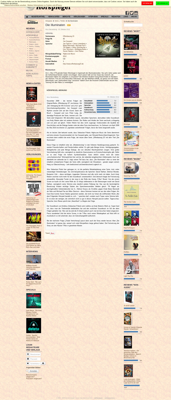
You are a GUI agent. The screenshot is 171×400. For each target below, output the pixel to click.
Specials (104, 16)
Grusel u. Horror (33, 44)
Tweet (47, 233)
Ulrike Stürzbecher (79, 47)
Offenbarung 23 (68, 36)
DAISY (126, 76)
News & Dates (53, 16)
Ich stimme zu (162, 3)
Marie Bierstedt (68, 45)
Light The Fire (128, 276)
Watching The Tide (130, 176)
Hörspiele (32, 35)
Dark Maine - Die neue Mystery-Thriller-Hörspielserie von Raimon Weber (34, 313)
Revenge (127, 124)
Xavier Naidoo (68, 51)
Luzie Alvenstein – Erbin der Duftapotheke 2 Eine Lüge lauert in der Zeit (132, 381)
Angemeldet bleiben (33, 367)
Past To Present (129, 228)
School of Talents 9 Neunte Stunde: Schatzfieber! (133, 328)
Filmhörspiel (32, 42)
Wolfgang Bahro (80, 49)
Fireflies (126, 252)
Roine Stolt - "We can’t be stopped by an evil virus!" (33, 283)
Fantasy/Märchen (34, 37)
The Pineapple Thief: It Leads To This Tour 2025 (33, 227)
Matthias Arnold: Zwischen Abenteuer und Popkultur (33, 267)
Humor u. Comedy (34, 46)
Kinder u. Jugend (34, 50)
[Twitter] (132, 13)
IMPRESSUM (98, 398)
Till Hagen (66, 47)
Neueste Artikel (38, 16)
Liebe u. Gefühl (33, 57)
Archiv (134, 16)
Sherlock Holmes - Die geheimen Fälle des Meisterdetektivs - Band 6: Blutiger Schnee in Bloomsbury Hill (132, 354)
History (31, 48)
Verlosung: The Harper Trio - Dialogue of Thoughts (34, 176)
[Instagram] (136, 13)
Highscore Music (69, 54)
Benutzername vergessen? (31, 376)
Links (126, 16)
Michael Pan (80, 45)
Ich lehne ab (147, 3)
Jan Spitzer (67, 44)
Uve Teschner (68, 49)
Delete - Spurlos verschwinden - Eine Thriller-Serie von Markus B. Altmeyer (33, 338)
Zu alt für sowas (129, 305)
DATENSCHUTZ (110, 398)
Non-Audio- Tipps (32, 75)
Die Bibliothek (128, 52)
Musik (29, 70)
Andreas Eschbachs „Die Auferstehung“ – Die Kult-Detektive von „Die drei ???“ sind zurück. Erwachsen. (33, 132)
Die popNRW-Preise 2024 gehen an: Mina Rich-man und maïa (33, 245)
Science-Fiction (33, 62)
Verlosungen (79, 16)
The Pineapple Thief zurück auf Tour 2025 (33, 149)
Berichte (66, 16)
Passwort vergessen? (34, 379)
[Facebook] (127, 13)
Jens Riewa (79, 51)
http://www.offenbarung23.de (73, 64)
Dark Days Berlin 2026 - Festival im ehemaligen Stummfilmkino (34, 106)
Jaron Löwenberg (79, 44)
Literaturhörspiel (33, 59)
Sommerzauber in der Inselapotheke (131, 149)
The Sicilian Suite (130, 202)
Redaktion (116, 16)
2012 (64, 56)
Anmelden (33, 371)
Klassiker (31, 53)
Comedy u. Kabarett (32, 66)
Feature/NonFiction (34, 40)
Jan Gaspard (67, 41)
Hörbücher (33, 32)
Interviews (93, 16)
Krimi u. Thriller (33, 55)
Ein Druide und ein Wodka (133, 100)
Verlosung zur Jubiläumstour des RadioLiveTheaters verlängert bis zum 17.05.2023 (32, 201)
